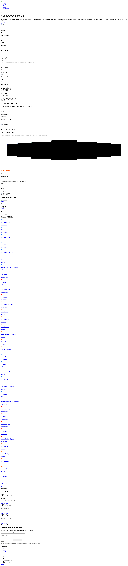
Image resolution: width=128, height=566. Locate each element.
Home (4, 3)
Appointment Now (17, 539)
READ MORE (4, 503)
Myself (2, 23)
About (4, 4)
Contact (4, 7)
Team (4, 5)
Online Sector (6, 8)
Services (5, 551)
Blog (4, 9)
